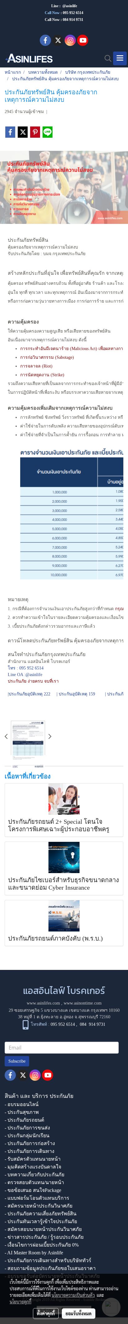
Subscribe (16, 1061)
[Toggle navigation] (120, 58)
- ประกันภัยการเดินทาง (29, 1151)
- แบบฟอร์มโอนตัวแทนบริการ (37, 1198)
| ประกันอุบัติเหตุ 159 (76, 694)
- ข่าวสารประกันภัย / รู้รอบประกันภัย (44, 1237)
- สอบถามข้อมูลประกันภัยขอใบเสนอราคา (50, 1268)
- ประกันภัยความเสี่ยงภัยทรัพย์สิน (40, 1213)
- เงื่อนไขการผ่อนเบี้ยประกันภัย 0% (42, 1244)
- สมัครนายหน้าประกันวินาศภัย (38, 1205)
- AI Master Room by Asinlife (34, 1252)
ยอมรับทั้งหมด (79, 1313)
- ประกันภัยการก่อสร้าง (30, 1143)
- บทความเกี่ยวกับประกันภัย (34, 1174)
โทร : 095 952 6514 (25, 668)
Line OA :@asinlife (25, 674)
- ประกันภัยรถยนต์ (24, 1120)
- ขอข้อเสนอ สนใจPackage (33, 1190)
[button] (106, 58)
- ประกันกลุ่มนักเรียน (27, 1135)
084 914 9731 (92, 1024)
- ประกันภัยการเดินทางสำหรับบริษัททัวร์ (48, 1260)
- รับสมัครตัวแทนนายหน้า (33, 1159)
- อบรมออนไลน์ (22, 1104)
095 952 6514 (73, 13)
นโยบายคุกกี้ (20, 1301)
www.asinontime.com (83, 1003)
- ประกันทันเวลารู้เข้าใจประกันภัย (41, 1221)
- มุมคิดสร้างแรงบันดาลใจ (33, 1166)
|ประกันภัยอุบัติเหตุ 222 (29, 694)
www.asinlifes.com (43, 1003)
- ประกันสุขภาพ (22, 1112)
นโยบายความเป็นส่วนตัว (73, 1295)
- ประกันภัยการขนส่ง (27, 1127)
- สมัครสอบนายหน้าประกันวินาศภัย (43, 1229)
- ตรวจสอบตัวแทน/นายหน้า (34, 1182)
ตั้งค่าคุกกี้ (46, 1313)
